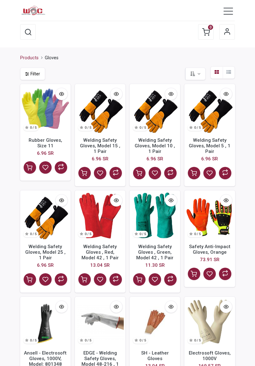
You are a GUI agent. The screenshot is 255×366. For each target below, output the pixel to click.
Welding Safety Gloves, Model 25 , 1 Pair (45, 252)
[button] (28, 32)
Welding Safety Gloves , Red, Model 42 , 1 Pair (100, 252)
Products (29, 57)
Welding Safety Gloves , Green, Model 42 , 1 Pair (155, 252)
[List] (228, 72)
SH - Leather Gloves (155, 355)
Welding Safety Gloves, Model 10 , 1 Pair (155, 145)
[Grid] (217, 72)
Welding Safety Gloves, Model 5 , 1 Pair (209, 145)
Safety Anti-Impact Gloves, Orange (209, 249)
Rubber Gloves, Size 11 (45, 143)
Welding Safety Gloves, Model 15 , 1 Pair (100, 145)
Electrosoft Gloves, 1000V (210, 355)
